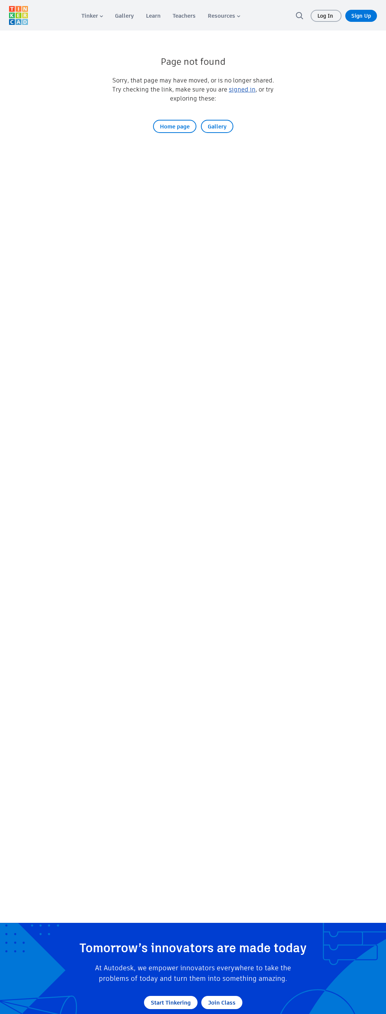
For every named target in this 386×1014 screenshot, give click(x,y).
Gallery (217, 126)
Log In (326, 16)
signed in (242, 89)
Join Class (222, 1002)
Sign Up (361, 16)
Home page (175, 126)
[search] (299, 15)
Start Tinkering (171, 1002)
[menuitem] (92, 15)
